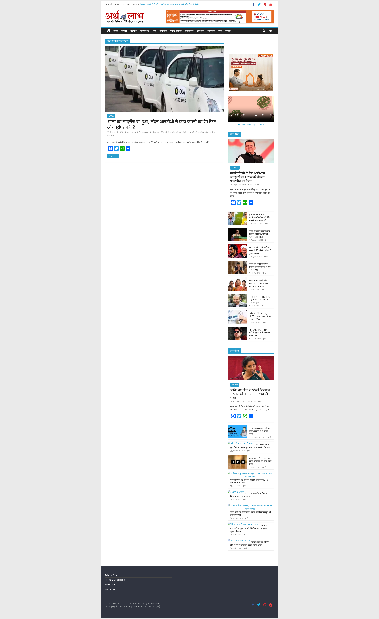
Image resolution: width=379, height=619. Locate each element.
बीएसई (114, 606)
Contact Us (110, 589)
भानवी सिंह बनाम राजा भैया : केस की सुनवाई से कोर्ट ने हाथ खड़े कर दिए (259, 266)
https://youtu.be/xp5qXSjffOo (251, 124)
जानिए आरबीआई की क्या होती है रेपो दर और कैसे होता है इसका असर (249, 543)
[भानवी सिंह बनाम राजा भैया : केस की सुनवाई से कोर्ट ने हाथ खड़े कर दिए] (237, 262)
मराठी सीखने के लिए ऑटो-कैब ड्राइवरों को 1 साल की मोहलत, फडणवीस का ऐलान (248, 177)
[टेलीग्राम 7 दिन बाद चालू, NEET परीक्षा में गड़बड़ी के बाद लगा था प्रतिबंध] (237, 312)
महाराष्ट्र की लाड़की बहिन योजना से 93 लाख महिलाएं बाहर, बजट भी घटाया (258, 283)
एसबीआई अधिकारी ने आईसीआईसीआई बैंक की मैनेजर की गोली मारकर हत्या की (260, 217)
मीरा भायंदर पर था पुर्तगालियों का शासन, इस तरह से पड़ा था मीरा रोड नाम (250, 446)
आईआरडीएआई (154, 606)
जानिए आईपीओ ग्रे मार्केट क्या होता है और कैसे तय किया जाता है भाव (260, 461)
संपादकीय (211, 30)
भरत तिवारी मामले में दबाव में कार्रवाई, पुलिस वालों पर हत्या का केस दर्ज (259, 332)
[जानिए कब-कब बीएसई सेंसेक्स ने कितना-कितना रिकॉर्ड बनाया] (236, 491)
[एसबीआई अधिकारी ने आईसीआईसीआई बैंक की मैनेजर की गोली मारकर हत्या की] (237, 213)
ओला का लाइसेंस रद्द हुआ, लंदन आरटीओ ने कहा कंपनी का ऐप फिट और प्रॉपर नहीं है (161, 124)
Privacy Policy (111, 575)
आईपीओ (133, 30)
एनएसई (108, 606)
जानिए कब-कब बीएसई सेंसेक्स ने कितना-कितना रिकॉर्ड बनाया (249, 495)
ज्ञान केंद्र (200, 30)
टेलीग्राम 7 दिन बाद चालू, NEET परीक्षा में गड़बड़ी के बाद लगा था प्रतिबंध (260, 316)
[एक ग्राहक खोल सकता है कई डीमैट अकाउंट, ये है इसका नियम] (237, 426)
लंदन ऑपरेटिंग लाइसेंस (196, 132)
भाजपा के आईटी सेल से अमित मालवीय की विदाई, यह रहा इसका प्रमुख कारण (259, 234)
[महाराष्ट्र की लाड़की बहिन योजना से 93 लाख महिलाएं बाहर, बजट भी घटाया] (237, 279)
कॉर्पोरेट (124, 30)
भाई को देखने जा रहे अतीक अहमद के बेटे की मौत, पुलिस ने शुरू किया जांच (260, 250)
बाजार (116, 30)
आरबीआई (127, 606)
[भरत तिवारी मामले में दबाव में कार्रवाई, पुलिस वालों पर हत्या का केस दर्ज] (237, 328)
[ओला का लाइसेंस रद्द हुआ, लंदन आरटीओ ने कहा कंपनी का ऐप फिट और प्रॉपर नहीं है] (164, 47)
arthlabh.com (134, 603)
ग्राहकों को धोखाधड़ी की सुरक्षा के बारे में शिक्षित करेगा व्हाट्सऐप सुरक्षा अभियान (249, 528)
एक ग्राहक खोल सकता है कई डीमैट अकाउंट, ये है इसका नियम (259, 431)
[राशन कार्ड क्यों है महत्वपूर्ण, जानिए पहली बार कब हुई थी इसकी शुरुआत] (250, 505)
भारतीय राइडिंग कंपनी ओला (179, 132)
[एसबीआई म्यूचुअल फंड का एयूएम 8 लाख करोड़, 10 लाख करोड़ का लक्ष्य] (250, 473)
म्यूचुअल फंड (144, 30)
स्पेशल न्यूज (189, 30)
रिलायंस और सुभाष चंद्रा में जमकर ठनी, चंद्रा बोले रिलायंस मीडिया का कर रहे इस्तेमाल (171, 3)
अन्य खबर (163, 30)
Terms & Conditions (115, 579)
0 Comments (142, 132)
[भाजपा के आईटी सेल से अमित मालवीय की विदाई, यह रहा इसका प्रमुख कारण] (237, 229)
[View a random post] (270, 31)
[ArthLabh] (108, 31)
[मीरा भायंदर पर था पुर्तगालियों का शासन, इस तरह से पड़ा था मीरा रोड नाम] (241, 443)
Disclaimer (110, 584)
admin (130, 132)
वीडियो (227, 30)
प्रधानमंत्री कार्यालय (139, 606)
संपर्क (220, 30)
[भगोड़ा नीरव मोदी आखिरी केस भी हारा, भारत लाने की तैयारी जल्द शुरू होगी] (237, 295)
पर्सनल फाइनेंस (175, 30)
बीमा (154, 30)
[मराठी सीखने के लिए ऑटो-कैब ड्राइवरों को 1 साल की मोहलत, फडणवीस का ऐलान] (251, 140)
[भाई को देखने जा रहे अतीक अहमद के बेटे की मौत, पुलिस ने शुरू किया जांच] (237, 246)
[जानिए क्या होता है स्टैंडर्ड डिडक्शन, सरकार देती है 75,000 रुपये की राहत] (251, 357)
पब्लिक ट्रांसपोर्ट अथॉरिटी (160, 132)
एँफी (163, 606)
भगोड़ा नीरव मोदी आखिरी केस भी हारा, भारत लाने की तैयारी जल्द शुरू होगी (259, 299)
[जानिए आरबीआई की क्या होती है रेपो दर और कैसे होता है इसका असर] (239, 540)
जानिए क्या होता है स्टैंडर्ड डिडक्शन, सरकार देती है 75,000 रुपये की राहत (250, 394)
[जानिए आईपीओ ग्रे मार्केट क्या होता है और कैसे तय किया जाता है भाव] (237, 456)
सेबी (120, 606)
